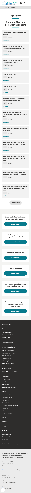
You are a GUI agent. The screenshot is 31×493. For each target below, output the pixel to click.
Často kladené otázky (7, 342)
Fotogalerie (5, 424)
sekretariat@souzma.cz (12, 462)
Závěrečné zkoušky (7, 358)
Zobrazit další (15, 203)
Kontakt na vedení (6, 437)
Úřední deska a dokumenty (10, 444)
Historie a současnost (7, 395)
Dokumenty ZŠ (5, 384)
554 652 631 (10, 464)
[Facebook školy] (21, 3)
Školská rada (5, 408)
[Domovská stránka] (10, 3)
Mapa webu (5, 480)
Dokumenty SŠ (5, 361)
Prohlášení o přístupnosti (8, 478)
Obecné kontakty (6, 434)
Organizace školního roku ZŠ (9, 371)
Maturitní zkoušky (6, 356)
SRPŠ (3, 411)
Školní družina (5, 377)
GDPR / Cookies (6, 476)
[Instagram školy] (24, 3)
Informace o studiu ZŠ (7, 374)
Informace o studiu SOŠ (8, 350)
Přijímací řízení (6, 337)
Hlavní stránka (6, 325)
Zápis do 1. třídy (6, 379)
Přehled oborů (5, 340)
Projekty (13, 7)
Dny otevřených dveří (7, 335)
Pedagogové (5, 439)
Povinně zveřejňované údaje (9, 482)
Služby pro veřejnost (7, 413)
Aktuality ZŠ (5, 382)
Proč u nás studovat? (7, 332)
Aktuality (4, 421)
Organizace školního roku (8, 353)
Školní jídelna (5, 400)
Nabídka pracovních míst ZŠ (9, 387)
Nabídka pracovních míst (8, 363)
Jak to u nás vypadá (7, 397)
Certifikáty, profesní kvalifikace (10, 405)
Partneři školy (5, 403)
